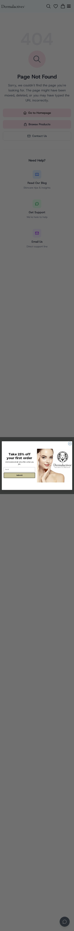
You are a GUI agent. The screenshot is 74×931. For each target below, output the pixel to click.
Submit (19, 475)
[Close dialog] (69, 443)
